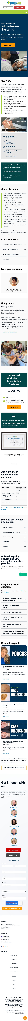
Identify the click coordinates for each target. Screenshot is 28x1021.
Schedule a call (13, 855)
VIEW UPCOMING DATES (10, 332)
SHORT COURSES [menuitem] (14, 967)
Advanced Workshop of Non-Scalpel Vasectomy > (12, 172)
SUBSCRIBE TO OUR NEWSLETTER (14, 767)
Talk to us (4, 423)
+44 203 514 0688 (6, 938)
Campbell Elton (14, 817)
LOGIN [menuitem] (14, 988)
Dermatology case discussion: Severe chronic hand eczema (13, 742)
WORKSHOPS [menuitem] (14, 959)
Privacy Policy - (21, 1012)
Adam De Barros (14, 836)
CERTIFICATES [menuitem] (14, 955)
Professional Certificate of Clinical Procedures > (11, 168)
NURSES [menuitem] (14, 976)
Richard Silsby (13, 807)
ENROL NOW (8, 45)
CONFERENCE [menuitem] (14, 963)
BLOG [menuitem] (14, 980)
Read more (6, 679)
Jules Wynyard (14, 845)
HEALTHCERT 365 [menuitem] (14, 971)
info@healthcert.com (7, 942)
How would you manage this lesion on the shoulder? (14, 704)
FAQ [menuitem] (14, 984)
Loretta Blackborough (14, 826)
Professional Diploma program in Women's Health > (11, 176)
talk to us (6, 592)
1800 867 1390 (20, 7)
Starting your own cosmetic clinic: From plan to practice (13, 667)
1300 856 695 (14, 850)
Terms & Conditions (19, 1013)
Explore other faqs (21, 591)
